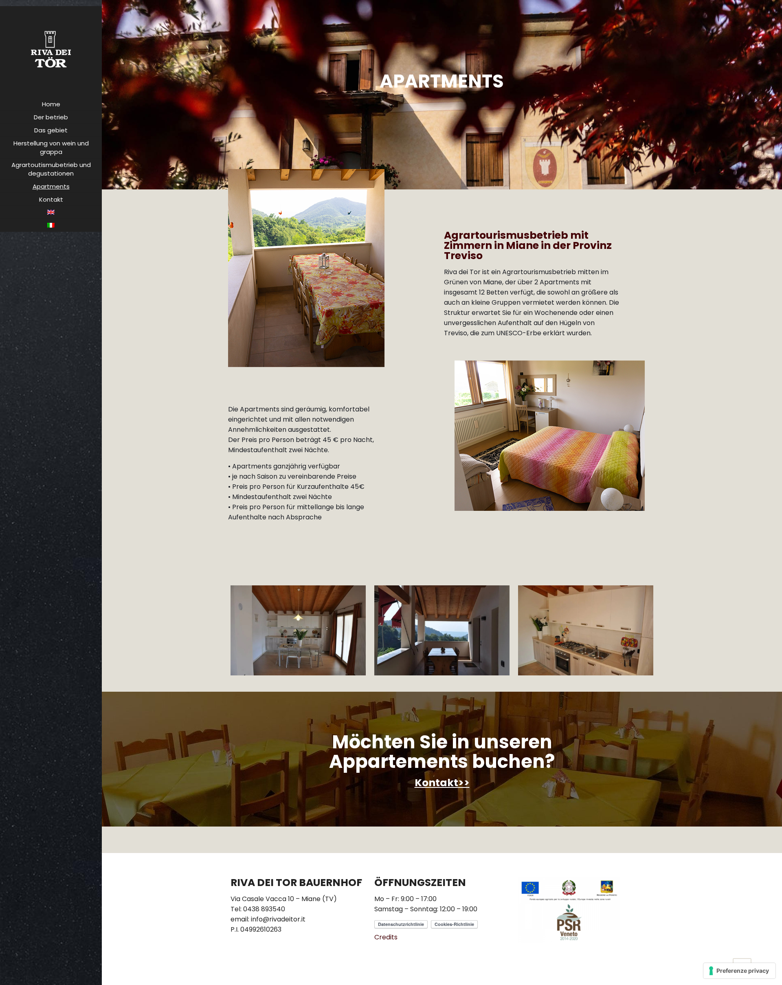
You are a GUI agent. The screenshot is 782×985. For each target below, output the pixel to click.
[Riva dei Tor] (51, 49)
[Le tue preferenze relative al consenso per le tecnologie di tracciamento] (739, 970)
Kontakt (436, 783)
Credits (386, 937)
